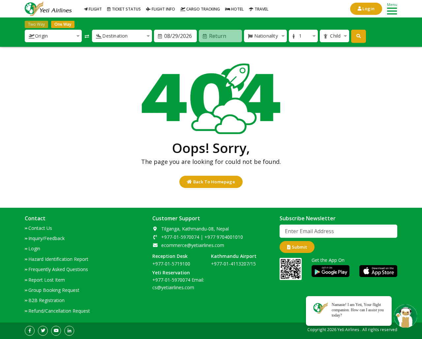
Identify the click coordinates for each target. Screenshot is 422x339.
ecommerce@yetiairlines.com (192, 245)
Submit (299, 247)
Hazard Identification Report (58, 259)
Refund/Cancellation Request (59, 311)
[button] (53, 36)
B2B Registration (46, 300)
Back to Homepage (213, 182)
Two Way (36, 24)
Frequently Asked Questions (58, 269)
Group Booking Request (53, 290)
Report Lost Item (46, 280)
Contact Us (40, 228)
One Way (62, 24)
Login (368, 9)
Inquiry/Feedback (46, 238)
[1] (358, 36)
